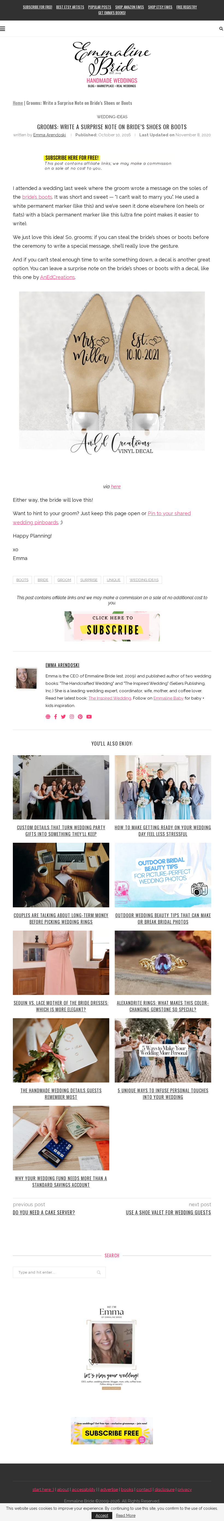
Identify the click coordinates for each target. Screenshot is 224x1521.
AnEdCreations (57, 277)
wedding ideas (144, 580)
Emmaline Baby (169, 698)
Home (18, 103)
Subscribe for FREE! (37, 7)
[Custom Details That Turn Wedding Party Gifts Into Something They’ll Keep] (61, 787)
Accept (102, 1515)
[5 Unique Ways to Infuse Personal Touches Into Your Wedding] (163, 1050)
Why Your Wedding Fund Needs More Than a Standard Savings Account (61, 1181)
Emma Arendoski (49, 134)
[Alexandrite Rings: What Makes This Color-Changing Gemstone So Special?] (163, 963)
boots (22, 580)
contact (144, 1489)
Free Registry (186, 7)
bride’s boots (37, 197)
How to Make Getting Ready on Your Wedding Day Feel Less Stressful (163, 830)
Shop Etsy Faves (160, 7)
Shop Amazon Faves (129, 7)
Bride (43, 580)
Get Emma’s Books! (112, 12)
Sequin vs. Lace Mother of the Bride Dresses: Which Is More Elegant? (61, 1006)
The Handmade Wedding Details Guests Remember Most (61, 1093)
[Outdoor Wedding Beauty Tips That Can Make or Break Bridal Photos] (163, 875)
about (63, 1489)
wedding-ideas (112, 117)
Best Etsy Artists (70, 7)
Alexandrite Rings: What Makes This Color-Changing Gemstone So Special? (163, 1006)
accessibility (83, 1489)
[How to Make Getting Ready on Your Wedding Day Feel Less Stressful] (163, 787)
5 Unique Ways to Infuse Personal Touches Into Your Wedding (163, 1093)
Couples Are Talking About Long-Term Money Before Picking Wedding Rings (61, 918)
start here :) (43, 1489)
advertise (109, 1489)
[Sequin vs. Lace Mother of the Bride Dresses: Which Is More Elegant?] (61, 963)
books (127, 1489)
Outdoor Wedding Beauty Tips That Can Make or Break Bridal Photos (163, 918)
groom (64, 580)
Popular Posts (99, 7)
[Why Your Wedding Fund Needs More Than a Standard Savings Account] (61, 1138)
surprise (89, 580)
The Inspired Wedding (110, 698)
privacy (185, 1489)
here (116, 486)
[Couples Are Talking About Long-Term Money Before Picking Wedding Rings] (61, 875)
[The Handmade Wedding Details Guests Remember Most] (61, 1050)
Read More (125, 1515)
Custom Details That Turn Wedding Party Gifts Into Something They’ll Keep (61, 830)
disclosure (165, 1489)
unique (113, 580)
